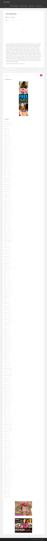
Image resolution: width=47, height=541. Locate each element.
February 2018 (8, 175)
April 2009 (8, 413)
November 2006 (9, 478)
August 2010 (8, 377)
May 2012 (8, 330)
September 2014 (9, 267)
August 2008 (8, 431)
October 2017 (8, 184)
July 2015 (7, 245)
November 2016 (9, 209)
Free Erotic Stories (23, 6)
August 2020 (8, 126)
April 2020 (8, 135)
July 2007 (7, 460)
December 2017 (9, 180)
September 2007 (9, 456)
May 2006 (8, 492)
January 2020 (8, 141)
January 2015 (8, 258)
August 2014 (8, 269)
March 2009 (8, 415)
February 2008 (8, 445)
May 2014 (8, 276)
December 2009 (9, 395)
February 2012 (8, 337)
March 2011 (8, 361)
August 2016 (8, 216)
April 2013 (8, 305)
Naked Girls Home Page (14, 6)
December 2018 (9, 157)
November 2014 (9, 263)
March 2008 (8, 442)
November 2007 (9, 451)
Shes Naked (6, 2)
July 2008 (7, 433)
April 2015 (8, 251)
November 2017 (9, 182)
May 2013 (8, 303)
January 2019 (8, 155)
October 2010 (8, 373)
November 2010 (9, 370)
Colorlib (35, 539)
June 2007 (8, 462)
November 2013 (9, 290)
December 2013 (9, 287)
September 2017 (9, 186)
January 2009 (8, 420)
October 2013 (8, 292)
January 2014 (8, 285)
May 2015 (8, 249)
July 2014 (7, 272)
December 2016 (9, 207)
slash (14, 17)
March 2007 (8, 469)
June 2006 (8, 489)
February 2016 (8, 229)
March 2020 (8, 137)
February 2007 (8, 471)
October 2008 (8, 427)
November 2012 (9, 317)
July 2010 (7, 379)
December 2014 (9, 260)
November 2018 (9, 159)
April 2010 (8, 386)
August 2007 (8, 458)
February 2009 (8, 418)
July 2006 (7, 487)
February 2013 (8, 310)
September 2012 (9, 321)
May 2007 (8, 465)
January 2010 (8, 393)
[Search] (41, 75)
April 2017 (8, 198)
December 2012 (9, 314)
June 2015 (8, 247)
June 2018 (8, 168)
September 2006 (9, 483)
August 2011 (8, 350)
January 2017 (8, 204)
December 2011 (9, 341)
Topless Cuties (22, 63)
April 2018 (8, 171)
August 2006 (8, 485)
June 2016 (8, 220)
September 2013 (9, 294)
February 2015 (8, 256)
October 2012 (8, 319)
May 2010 (8, 384)
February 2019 (8, 153)
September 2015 (9, 240)
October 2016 (8, 211)
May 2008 (8, 438)
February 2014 (8, 283)
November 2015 (9, 236)
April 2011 (8, 359)
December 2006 (9, 476)
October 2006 (8, 480)
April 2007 (8, 467)
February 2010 (8, 391)
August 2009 (8, 404)
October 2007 (8, 453)
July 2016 (7, 218)
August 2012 (8, 323)
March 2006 (8, 496)
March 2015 (8, 254)
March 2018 (8, 173)
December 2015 (9, 233)
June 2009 (8, 409)
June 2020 (8, 130)
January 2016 (8, 231)
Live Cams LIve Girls (38, 6)
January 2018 (8, 177)
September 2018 (9, 164)
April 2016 (8, 225)
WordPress (42, 539)
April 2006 (8, 494)
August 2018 (8, 166)
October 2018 (8, 162)
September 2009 (9, 402)
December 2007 (9, 449)
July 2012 (7, 326)
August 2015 (8, 242)
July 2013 (7, 299)
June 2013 (8, 301)
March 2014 (8, 281)
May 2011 (8, 357)
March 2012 (8, 335)
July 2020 (7, 128)
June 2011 (8, 355)
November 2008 (9, 424)
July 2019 (7, 146)
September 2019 (9, 144)
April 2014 (8, 278)
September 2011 (9, 348)
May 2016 (8, 222)
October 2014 (8, 265)
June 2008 (8, 436)
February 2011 (8, 364)
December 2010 (9, 368)
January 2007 (8, 474)
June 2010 (8, 382)
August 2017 (8, 189)
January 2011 (8, 366)
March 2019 (8, 150)
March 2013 (8, 308)
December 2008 (9, 422)
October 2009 (8, 400)
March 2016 (8, 227)
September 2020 (9, 124)
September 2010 (9, 375)
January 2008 (8, 447)
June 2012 (8, 328)
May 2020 (8, 132)
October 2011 (8, 346)
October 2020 (8, 121)
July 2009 (7, 406)
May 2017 (8, 195)
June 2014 (8, 274)
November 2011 (9, 343)
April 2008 (8, 440)
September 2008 (9, 429)
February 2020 (8, 139)
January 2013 (8, 312)
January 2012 (8, 339)
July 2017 (7, 191)
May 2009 (8, 411)
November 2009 (9, 397)
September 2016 (9, 213)
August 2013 (8, 296)
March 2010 (8, 388)
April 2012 (8, 332)
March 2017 (8, 200)
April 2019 (8, 148)
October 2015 (8, 238)
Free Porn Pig (31, 6)
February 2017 (8, 202)
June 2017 (8, 193)
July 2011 (7, 352)
